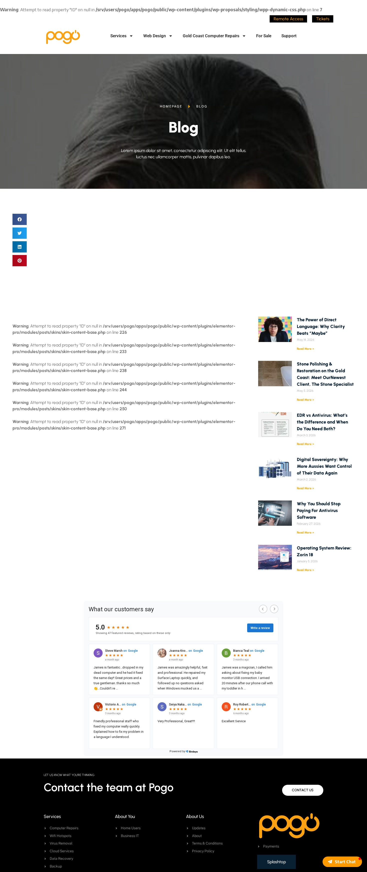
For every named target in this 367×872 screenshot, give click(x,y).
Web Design (154, 35)
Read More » (305, 348)
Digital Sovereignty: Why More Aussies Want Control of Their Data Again (324, 466)
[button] (19, 219)
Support (289, 35)
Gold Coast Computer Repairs (211, 35)
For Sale (263, 35)
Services (118, 35)
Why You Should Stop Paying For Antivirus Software (319, 510)
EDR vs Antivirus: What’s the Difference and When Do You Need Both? (322, 422)
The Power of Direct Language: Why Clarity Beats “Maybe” (321, 326)
